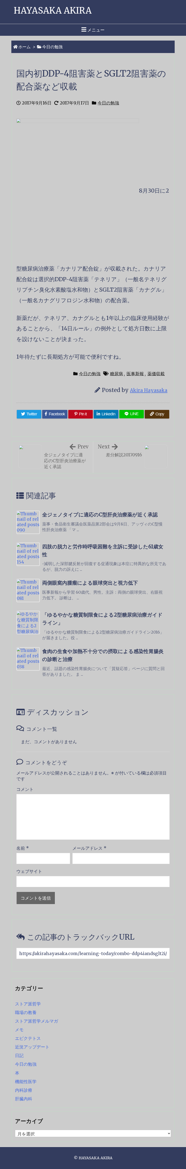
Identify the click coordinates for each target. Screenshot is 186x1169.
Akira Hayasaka (148, 390)
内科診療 (23, 1090)
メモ (19, 1029)
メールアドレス (89, 848)
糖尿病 (116, 373)
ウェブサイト (29, 871)
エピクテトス (28, 1038)
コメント (25, 789)
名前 (22, 848)
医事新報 (135, 373)
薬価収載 (156, 373)
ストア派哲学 (28, 1004)
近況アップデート (32, 1047)
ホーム (24, 46)
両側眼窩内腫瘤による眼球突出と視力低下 (90, 583)
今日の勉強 (52, 46)
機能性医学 (26, 1081)
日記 (19, 1055)
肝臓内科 (23, 1098)
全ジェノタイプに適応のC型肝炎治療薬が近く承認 (100, 515)
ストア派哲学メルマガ (36, 1021)
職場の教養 (26, 1012)
